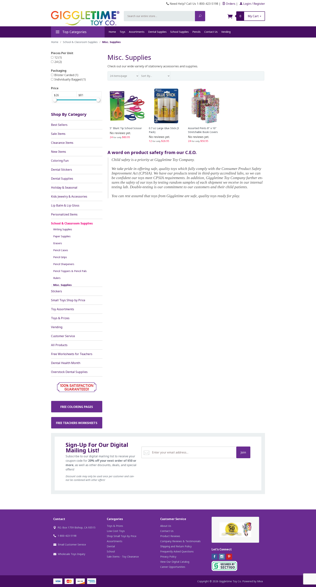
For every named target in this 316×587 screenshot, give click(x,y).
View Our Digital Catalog (174, 561)
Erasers (57, 243)
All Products (59, 345)
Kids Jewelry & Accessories (69, 196)
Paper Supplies (62, 236)
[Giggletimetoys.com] (85, 18)
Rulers (57, 278)
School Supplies (179, 31)
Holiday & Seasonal (64, 187)
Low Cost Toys (116, 531)
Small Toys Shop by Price (68, 300)
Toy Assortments (62, 309)
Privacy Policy (168, 556)
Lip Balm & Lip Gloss (65, 205)
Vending (226, 31)
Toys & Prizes (60, 318)
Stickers (56, 291)
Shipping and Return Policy (176, 546)
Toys (122, 31)
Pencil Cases (60, 250)
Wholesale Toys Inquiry (71, 554)
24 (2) (58, 62)
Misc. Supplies (62, 285)
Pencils (196, 31)
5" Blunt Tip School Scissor (126, 128)
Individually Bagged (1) (70, 79)
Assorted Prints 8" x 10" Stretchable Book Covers (203, 130)
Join (243, 452)
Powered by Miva (252, 581)
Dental (111, 546)
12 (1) (58, 57)
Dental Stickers (61, 170)
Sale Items (58, 134)
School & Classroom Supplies (72, 223)
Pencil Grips (60, 257)
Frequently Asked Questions (177, 551)
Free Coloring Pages (76, 407)
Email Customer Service (72, 544)
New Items (58, 152)
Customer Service (63, 336)
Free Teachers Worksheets (76, 423)
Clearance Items (62, 143)
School (111, 551)
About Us (165, 526)
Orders (230, 4)
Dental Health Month (65, 363)
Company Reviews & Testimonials (180, 541)
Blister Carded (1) (66, 75)
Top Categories (73, 32)
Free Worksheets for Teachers (71, 354)
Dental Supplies (157, 31)
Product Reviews (170, 536)
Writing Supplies (62, 229)
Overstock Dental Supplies (69, 372)
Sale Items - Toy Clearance (123, 556)
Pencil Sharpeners (63, 264)
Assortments (136, 31)
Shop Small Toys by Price (121, 536)
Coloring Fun (60, 161)
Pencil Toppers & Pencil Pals (70, 271)
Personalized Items (64, 214)
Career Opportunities (172, 567)
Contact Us (211, 31)
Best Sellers (59, 125)
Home (112, 31)
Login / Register (253, 4)
